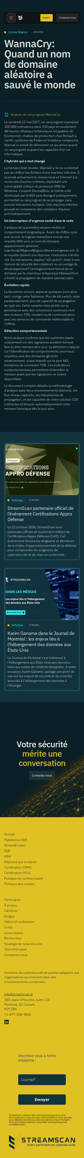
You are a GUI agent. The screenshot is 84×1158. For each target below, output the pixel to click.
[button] (11, 17)
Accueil (9, 834)
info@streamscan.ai (18, 994)
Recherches (13, 938)
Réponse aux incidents (20, 862)
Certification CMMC (18, 867)
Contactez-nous (16, 955)
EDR (7, 851)
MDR (7, 856)
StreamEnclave (15, 845)
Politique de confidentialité (23, 878)
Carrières (11, 911)
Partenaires (12, 900)
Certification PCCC (17, 873)
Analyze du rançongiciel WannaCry (35, 114)
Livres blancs (13, 933)
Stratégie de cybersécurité (23, 944)
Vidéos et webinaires (19, 922)
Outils (8, 927)
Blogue (9, 916)
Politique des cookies (19, 884)
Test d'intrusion (15, 949)
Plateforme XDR (15, 840)
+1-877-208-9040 (17, 1014)
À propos (10, 905)
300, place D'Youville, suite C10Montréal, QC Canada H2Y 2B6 (27, 1004)
